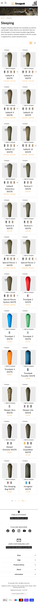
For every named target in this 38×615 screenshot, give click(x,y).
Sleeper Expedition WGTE (28, 449)
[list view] (35, 43)
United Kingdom (18, 593)
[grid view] (31, 43)
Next (23, 501)
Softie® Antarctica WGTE (9, 189)
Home (3, 18)
